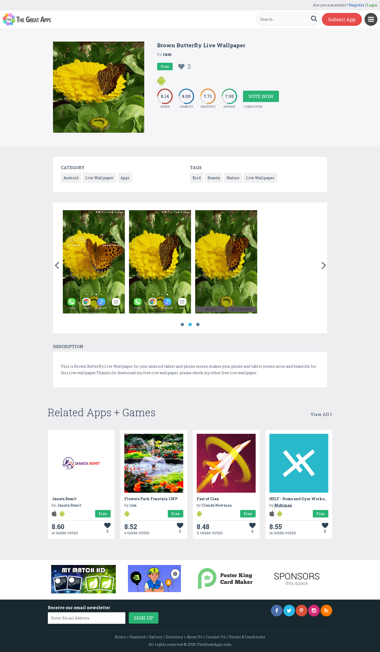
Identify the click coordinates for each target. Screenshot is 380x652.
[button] (57, 264)
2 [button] (190, 324)
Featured (138, 636)
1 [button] (182, 324)
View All (320, 414)
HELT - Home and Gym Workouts (299, 498)
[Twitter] (289, 610)
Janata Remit (64, 498)
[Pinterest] (301, 610)
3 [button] (197, 324)
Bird (197, 177)
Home (120, 636)
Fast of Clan (208, 498)
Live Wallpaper (99, 177)
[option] (94, 262)
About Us (194, 636)
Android (71, 177)
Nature (233, 177)
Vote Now (261, 96)
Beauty (214, 177)
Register (356, 5)
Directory (174, 636)
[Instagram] (314, 610)
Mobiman (283, 505)
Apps (125, 177)
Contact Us (215, 636)
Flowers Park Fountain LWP (151, 498)
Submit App (341, 19)
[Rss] (326, 610)
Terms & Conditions (247, 636)
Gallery (155, 636)
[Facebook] (277, 610)
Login (372, 5)
